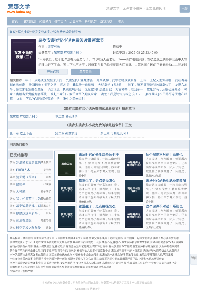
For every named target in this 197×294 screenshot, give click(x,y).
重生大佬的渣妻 (43, 246)
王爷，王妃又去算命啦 (155, 80)
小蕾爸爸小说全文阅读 (85, 254)
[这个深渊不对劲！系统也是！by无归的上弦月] (134, 176)
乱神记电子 (58, 246)
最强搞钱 (28, 238)
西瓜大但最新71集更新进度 (59, 262)
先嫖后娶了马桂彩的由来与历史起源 (30, 266)
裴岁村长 (54, 46)
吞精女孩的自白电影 (21, 246)
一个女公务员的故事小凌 (163, 262)
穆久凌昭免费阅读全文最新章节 (54, 242)
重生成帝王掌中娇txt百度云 (126, 250)
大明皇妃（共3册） (111, 85)
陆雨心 (106, 242)
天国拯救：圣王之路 (43, 85)
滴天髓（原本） (27, 177)
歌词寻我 (121, 262)
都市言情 (60, 21)
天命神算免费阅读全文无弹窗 (71, 238)
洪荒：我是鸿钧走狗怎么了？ (121, 94)
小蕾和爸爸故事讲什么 (151, 258)
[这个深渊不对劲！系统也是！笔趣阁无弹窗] (134, 227)
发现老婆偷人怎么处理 (22, 242)
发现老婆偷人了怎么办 (80, 258)
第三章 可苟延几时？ (68, 52)
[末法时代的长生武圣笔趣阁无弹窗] (134, 201)
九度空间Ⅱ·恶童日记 (98, 89)
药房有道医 (24, 220)
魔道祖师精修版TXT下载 (136, 242)
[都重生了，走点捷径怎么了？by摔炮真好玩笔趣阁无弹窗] (66, 227)
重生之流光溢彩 (74, 98)
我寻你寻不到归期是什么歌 (25, 250)
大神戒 (20, 191)
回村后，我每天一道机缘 (77, 85)
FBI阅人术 (23, 170)
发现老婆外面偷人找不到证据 (156, 254)
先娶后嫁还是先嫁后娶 (98, 266)
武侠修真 (45, 21)
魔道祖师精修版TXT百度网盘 (166, 242)
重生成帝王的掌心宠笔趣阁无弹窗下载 (116, 258)
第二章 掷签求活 (66, 116)
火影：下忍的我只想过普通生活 (38, 98)
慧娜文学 (28, 271)
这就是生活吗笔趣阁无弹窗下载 (84, 246)
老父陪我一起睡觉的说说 (138, 238)
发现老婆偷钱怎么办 (60, 254)
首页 (15, 21)
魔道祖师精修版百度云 (145, 246)
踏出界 (20, 184)
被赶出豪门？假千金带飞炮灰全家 (74, 94)
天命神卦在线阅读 (169, 246)
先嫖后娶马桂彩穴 (137, 262)
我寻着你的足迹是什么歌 (87, 242)
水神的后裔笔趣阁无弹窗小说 (26, 262)
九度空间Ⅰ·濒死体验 (79, 80)
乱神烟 (119, 238)
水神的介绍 (108, 262)
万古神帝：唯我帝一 (129, 89)
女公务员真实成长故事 (89, 262)
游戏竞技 (106, 21)
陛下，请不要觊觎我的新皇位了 (149, 85)
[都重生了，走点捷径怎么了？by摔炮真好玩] (66, 201)
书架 (185, 9)
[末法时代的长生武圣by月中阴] (66, 176)
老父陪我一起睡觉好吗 (112, 254)
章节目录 (86, 72)
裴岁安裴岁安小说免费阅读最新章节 (56, 32)
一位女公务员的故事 (21, 258)
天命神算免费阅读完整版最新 (68, 266)
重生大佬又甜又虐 (44, 238)
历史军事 (76, 21)
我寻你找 (62, 250)
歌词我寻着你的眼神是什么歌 (50, 258)
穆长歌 (72, 250)
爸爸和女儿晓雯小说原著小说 (93, 250)
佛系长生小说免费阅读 (166, 238)
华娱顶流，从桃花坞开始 (64, 89)
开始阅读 (53, 72)
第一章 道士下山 (21, 133)
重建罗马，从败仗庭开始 (164, 89)
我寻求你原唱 (49, 250)
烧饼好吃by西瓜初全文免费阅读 (161, 250)
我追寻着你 (132, 254)
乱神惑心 (115, 242)
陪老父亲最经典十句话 (102, 238)
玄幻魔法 (30, 21)
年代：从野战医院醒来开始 (43, 80)
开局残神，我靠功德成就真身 (116, 80)
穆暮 (105, 246)
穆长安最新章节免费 (120, 246)
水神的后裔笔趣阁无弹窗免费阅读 (29, 254)
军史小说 (24, 32)
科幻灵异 (91, 21)
